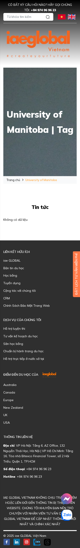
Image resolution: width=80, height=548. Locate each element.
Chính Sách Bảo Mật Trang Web (26, 306)
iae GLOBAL (11, 260)
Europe (8, 400)
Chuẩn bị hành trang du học (23, 351)
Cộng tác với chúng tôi (19, 291)
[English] (72, 16)
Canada (9, 392)
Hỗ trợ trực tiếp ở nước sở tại (23, 359)
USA (6, 423)
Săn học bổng (13, 344)
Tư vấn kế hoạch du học (20, 336)
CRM (6, 298)
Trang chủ (13, 180)
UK (5, 415)
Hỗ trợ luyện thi (14, 329)
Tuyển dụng (11, 283)
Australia (9, 385)
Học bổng (10, 275)
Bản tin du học (13, 268)
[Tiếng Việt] (62, 16)
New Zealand (13, 408)
